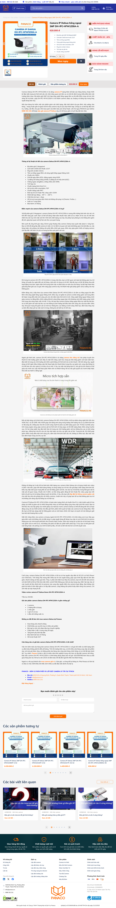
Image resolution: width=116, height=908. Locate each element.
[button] (50, 772)
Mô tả (31, 84)
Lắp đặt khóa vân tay (37, 865)
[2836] (81, 61)
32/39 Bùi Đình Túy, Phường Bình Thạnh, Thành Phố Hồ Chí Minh (15, 886)
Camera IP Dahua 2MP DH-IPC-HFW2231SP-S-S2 (43, 762)
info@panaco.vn (10, 889)
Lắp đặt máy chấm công (38, 868)
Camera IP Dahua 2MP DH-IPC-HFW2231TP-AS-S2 (71, 762)
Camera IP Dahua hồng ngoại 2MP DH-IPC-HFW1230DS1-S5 (100, 762)
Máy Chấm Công (64, 871)
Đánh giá (42, 84)
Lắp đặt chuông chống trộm (39, 876)
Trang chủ (6, 17)
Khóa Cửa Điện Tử (64, 868)
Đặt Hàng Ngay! (27, 683)
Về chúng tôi (6, 862)
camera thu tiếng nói (71, 357)
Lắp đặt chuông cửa (37, 873)
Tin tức (5, 868)
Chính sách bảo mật (93, 862)
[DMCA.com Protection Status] (10, 901)
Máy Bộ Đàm (63, 879)
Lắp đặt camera (36, 862)
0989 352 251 (9, 892)
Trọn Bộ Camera (64, 873)
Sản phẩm (14, 17)
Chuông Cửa (63, 876)
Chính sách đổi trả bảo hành (95, 868)
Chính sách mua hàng (93, 865)
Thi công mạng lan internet (39, 871)
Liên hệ (5, 871)
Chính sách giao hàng (93, 871)
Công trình (6, 865)
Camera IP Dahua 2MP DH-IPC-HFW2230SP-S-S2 (15, 762)
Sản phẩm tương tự (58, 84)
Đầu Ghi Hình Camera (65, 865)
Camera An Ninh (24, 17)
